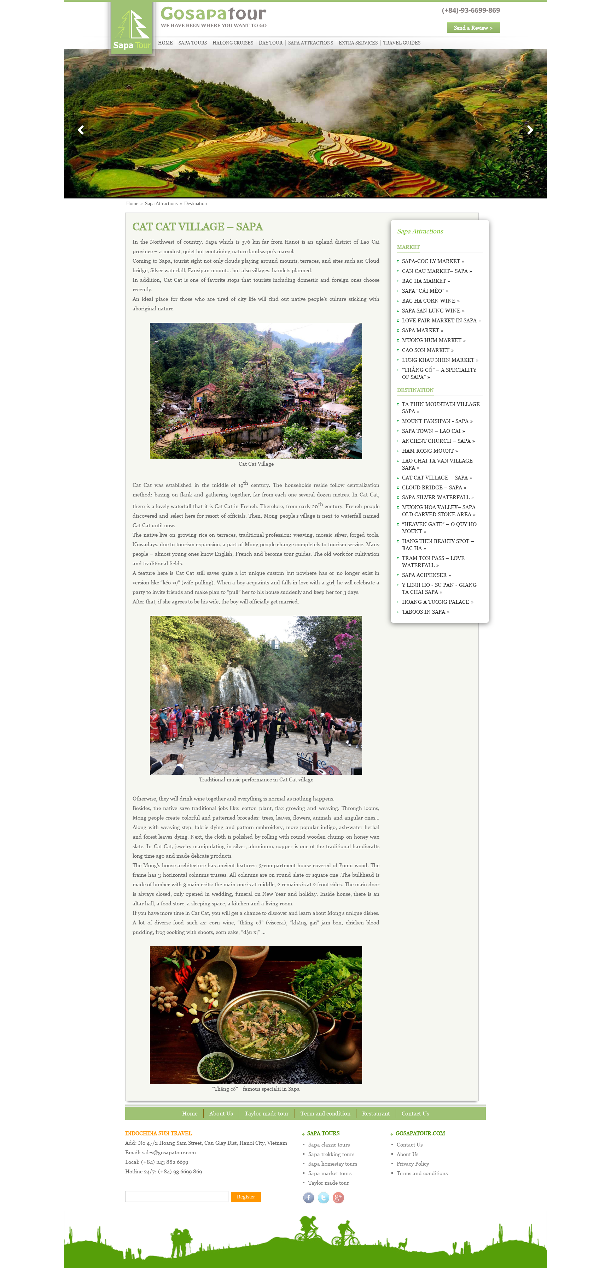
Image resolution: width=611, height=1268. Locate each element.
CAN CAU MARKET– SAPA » (437, 271)
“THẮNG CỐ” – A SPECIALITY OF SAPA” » (439, 373)
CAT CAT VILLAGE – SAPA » (437, 477)
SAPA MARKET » (423, 330)
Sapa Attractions (310, 43)
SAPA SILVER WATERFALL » (438, 497)
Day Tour (271, 43)
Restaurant (376, 1113)
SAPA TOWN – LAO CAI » (433, 431)
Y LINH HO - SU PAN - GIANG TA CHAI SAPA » (439, 588)
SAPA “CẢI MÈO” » (425, 290)
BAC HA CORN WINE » (431, 300)
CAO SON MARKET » (428, 350)
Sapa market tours (329, 1173)
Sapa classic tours (329, 1144)
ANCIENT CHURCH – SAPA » (438, 440)
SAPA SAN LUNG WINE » (433, 310)
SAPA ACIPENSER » (427, 575)
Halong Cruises (233, 43)
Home (165, 43)
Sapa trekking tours (331, 1154)
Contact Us (415, 1113)
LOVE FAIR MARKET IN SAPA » (441, 320)
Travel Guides (401, 43)
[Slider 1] (305, 123)
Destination (195, 203)
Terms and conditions (422, 1173)
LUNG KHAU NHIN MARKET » (440, 360)
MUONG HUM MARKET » (434, 340)
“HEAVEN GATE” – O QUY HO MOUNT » (439, 527)
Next (529, 130)
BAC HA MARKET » (426, 281)
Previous (81, 130)
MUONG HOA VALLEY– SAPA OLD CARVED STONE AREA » (439, 510)
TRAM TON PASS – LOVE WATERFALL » (433, 561)
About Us (221, 1113)
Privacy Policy (413, 1163)
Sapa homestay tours (332, 1163)
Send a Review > (473, 27)
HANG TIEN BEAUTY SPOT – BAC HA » (438, 544)
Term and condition (325, 1113)
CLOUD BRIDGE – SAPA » (434, 487)
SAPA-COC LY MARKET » (433, 261)
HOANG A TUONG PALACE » (438, 602)
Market (408, 247)
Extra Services (358, 43)
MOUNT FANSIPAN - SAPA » (437, 421)
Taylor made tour (267, 1113)
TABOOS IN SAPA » (426, 611)
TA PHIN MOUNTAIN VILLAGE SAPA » (441, 407)
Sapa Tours (193, 43)
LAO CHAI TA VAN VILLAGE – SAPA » (440, 464)
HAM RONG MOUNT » (430, 450)
